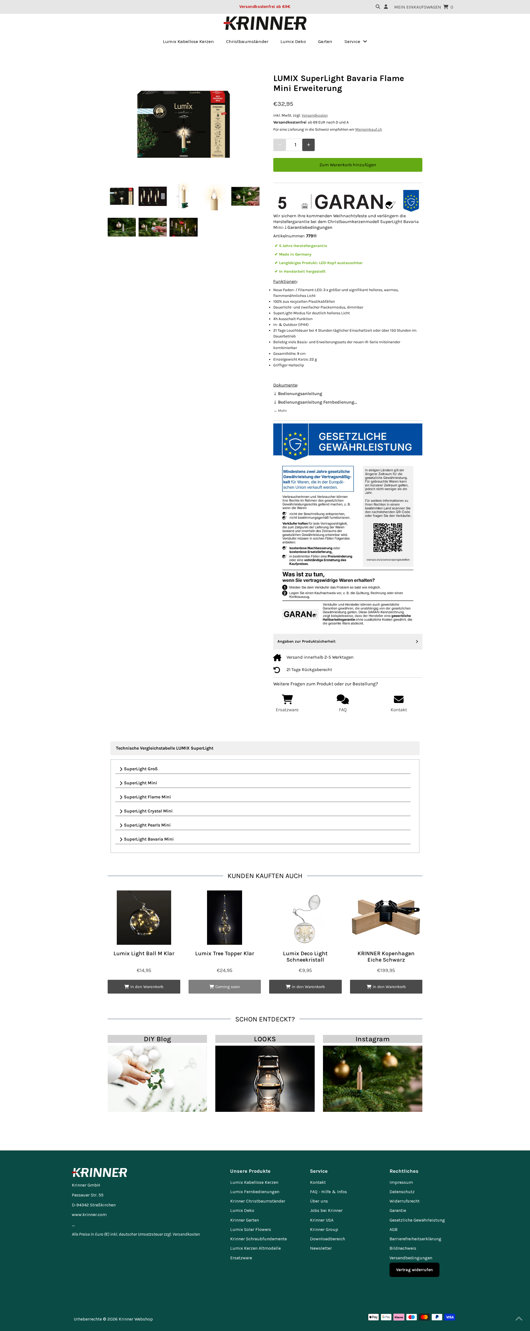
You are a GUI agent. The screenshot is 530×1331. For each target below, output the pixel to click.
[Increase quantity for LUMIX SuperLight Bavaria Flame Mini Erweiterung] (308, 145)
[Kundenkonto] (386, 6)
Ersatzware (241, 1257)
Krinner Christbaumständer (257, 1201)
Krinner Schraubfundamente (258, 1238)
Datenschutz (402, 1191)
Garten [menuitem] (325, 41)
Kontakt (318, 1182)
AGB (393, 1229)
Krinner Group (324, 1229)
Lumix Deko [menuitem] (293, 41)
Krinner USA (321, 1220)
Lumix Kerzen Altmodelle (255, 1248)
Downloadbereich (327, 1238)
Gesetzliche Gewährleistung (417, 1220)
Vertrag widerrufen (414, 1269)
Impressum (401, 1182)
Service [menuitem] (352, 41)
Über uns (319, 1201)
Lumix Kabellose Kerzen (254, 1182)
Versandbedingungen (410, 1257)
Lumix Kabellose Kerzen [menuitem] (188, 41)
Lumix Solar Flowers (250, 1229)
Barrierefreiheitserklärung (415, 1238)
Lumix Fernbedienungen (254, 1191)
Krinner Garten (244, 1220)
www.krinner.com (89, 1214)
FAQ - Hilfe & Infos (328, 1191)
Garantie (397, 1210)
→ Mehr (280, 410)
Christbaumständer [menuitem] (247, 41)
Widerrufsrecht (404, 1201)
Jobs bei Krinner (326, 1210)
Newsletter (321, 1248)
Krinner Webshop (136, 1319)
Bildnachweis (402, 1248)
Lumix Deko (242, 1210)
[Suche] (378, 6)
